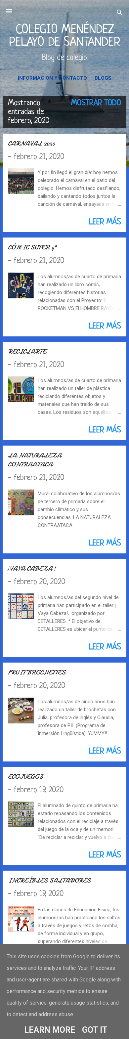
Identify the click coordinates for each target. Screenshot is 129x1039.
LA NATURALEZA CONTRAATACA (35, 460)
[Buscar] (120, 13)
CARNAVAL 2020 (31, 143)
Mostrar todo (96, 103)
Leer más (105, 222)
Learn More (49, 1030)
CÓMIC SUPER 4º (32, 247)
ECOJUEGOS (25, 776)
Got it (95, 1030)
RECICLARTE (27, 351)
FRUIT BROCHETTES (36, 672)
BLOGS (103, 78)
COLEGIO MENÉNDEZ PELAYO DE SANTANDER (64, 36)
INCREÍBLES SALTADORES (49, 880)
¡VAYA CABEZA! (32, 568)
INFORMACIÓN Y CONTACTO (52, 78)
